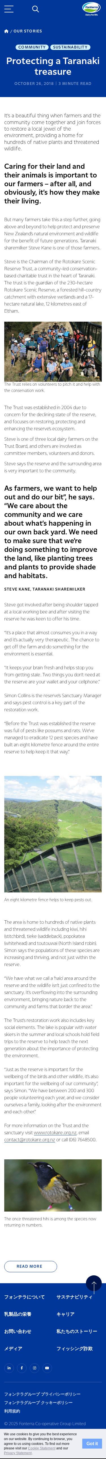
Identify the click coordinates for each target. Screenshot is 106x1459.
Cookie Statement (41, 1448)
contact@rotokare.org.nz (29, 1140)
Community (32, 47)
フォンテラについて (24, 1297)
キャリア (66, 1314)
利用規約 (12, 1411)
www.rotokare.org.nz (55, 1133)
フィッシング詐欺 (75, 1348)
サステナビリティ (75, 1297)
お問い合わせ (17, 1331)
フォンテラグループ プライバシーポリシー (42, 1394)
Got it (92, 1443)
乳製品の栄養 (17, 1314)
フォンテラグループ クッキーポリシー (38, 1403)
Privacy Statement (18, 1453)
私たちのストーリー (77, 1331)
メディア (13, 1348)
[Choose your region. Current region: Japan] (23, 9)
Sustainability (70, 47)
